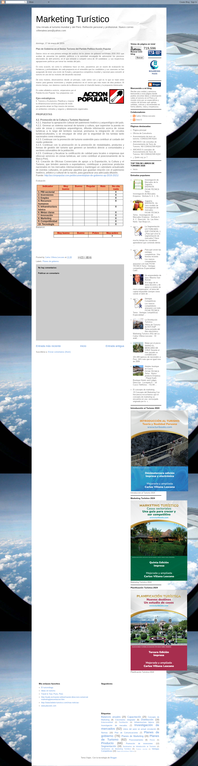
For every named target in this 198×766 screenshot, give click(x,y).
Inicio (83, 346)
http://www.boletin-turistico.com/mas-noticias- (60, 702)
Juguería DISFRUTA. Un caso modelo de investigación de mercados (151, 205)
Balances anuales (111, 717)
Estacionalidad (107, 722)
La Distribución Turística (151, 321)
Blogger (113, 758)
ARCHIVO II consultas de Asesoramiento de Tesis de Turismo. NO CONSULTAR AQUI (146, 152)
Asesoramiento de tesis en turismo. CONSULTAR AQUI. (145, 137)
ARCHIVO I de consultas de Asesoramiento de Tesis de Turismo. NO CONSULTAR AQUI (146, 144)
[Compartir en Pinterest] (90, 257)
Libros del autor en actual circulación (139, 729)
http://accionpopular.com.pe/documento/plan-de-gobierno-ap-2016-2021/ (81, 175)
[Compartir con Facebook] (87, 257)
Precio (152, 740)
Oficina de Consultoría (142, 133)
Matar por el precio (152, 343)
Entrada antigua (115, 346)
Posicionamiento (136, 740)
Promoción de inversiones (139, 743)
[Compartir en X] (84, 257)
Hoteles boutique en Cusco (152, 367)
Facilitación (123, 722)
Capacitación (134, 717)
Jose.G (139, 120)
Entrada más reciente (48, 346)
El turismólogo (47, 687)
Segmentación (108, 746)
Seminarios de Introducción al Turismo (139, 746)
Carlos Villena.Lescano (145, 116)
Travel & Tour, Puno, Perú (52, 694)
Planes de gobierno (51, 261)
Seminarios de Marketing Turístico (116, 749)
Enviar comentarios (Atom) (59, 352)
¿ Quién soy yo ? (140, 157)
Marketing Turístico (72, 19)
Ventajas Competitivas (150, 300)
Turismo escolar (141, 749)
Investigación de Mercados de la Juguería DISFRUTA (152, 183)
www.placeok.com (48, 706)
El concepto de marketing (143, 390)
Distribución (147, 719)
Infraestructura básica (144, 722)
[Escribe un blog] (82, 257)
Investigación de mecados (114, 725)
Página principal (139, 130)
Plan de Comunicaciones (126, 733)
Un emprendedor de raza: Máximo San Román (153, 277)
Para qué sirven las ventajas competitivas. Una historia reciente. (153, 253)
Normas (104, 733)
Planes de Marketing (132, 736)
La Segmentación (152, 226)
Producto (107, 743)
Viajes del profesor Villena (125, 751)
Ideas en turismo (48, 691)
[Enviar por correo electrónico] (79, 257)
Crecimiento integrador (125, 720)
